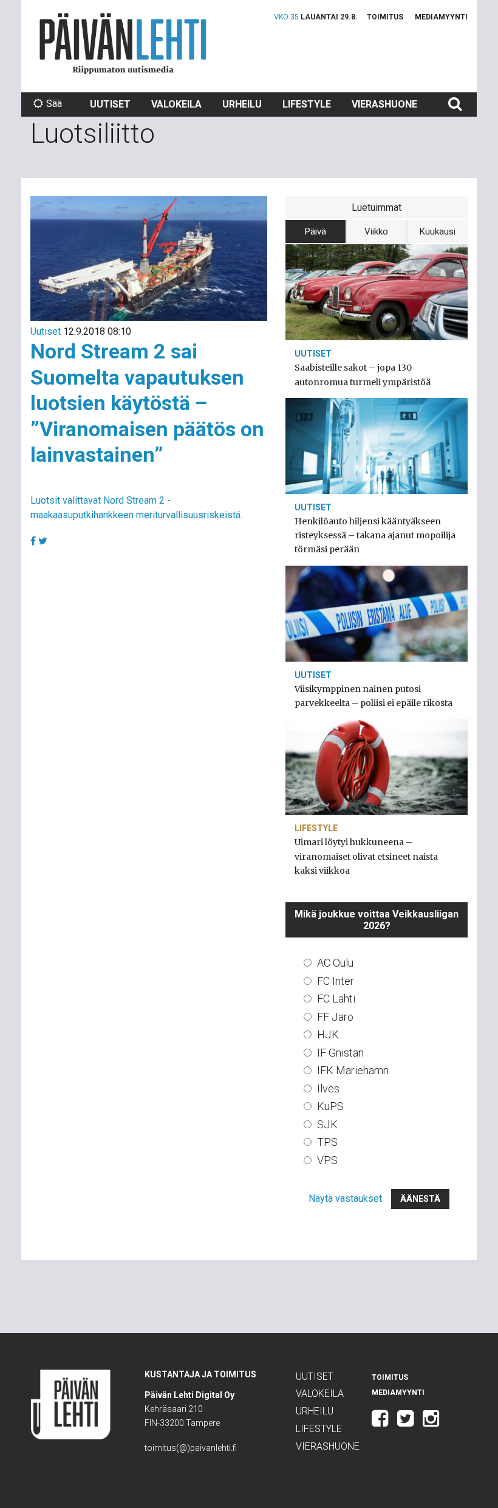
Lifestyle (306, 104)
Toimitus (385, 17)
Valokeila (176, 104)
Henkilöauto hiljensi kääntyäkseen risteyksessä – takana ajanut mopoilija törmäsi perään (375, 535)
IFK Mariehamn (353, 1070)
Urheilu (242, 104)
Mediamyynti (441, 17)
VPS (327, 1160)
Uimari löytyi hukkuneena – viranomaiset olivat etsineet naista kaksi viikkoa (366, 856)
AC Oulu (335, 962)
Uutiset (110, 104)
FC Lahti (336, 998)
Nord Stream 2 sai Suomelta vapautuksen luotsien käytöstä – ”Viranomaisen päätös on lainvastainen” (147, 403)
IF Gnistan (340, 1052)
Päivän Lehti (122, 43)
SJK (327, 1124)
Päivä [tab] (315, 231)
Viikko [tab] (376, 231)
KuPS (330, 1106)
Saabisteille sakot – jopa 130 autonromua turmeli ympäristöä (363, 374)
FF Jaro (335, 1016)
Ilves (328, 1088)
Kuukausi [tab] (437, 231)
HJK (328, 1034)
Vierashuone (384, 104)
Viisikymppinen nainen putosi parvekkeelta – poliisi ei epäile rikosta (373, 696)
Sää (54, 103)
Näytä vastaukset (345, 1198)
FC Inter (335, 981)
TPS (327, 1142)
